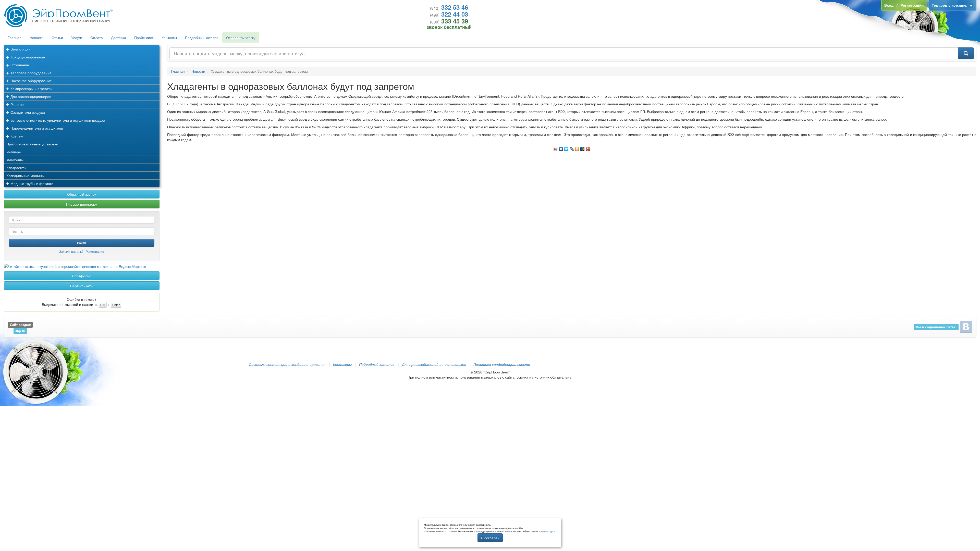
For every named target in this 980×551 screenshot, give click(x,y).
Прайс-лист (143, 37)
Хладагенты (16, 167)
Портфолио (81, 275)
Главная (14, 37)
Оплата (96, 37)
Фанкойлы (14, 159)
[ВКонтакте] (561, 148)
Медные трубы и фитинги (31, 183)
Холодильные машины (25, 175)
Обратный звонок (81, 194)
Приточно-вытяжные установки (32, 143)
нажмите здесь (547, 531)
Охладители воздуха (27, 112)
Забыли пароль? (71, 251)
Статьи (57, 37)
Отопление (19, 64)
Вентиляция (20, 49)
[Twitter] (566, 148)
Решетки (16, 104)
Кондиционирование (27, 56)
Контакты (169, 37)
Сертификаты (81, 285)
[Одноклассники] (577, 148)
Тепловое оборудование (30, 72)
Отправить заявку (240, 37)
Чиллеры (13, 151)
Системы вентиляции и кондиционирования (287, 364)
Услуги (76, 37)
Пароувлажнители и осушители (36, 128)
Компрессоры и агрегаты (30, 88)
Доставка (118, 37)
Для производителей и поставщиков (434, 364)
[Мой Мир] (582, 148)
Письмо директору (81, 204)
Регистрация (95, 251)
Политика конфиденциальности (501, 364)
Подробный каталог (201, 37)
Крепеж (16, 136)
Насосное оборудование (30, 80)
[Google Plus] (588, 148)
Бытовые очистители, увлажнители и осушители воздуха (57, 120)
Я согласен (490, 537)
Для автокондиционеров (30, 96)
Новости (36, 37)
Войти (81, 243)
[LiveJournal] (571, 148)
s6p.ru (20, 331)
